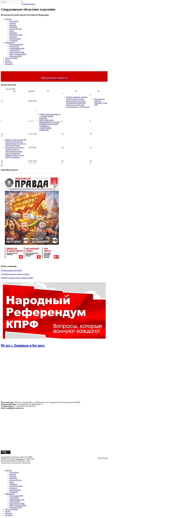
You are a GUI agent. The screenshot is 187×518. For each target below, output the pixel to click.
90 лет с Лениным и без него (23, 345)
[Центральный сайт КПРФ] (11, 270)
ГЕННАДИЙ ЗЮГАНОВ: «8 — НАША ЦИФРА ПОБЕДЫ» (49, 116)
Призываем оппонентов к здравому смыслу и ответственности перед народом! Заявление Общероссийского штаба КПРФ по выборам (14, 152)
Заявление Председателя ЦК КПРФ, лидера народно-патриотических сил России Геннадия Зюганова (15, 142)
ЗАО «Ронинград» (17, 459)
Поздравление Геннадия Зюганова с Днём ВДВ (100, 102)
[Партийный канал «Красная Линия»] (15, 274)
